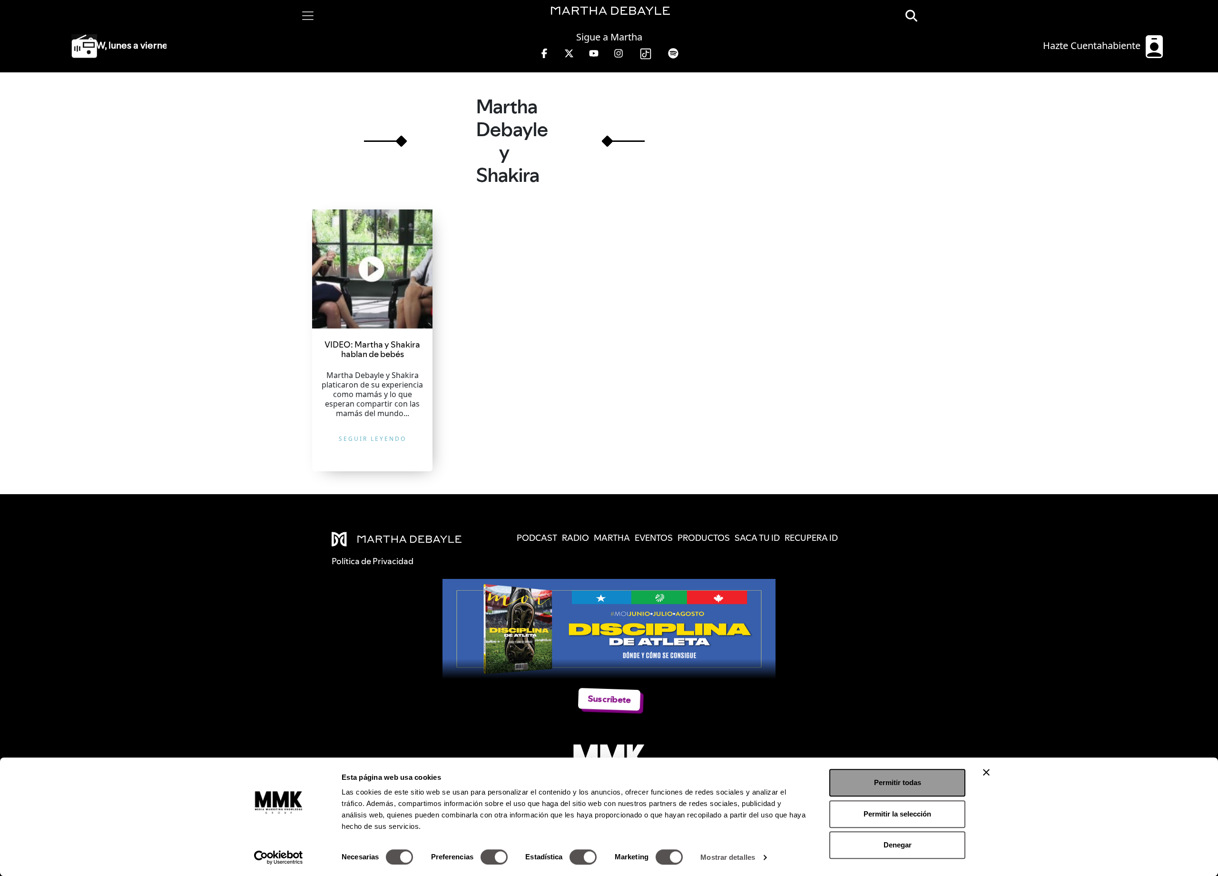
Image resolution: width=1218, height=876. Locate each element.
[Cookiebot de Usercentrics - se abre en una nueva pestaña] (278, 857)
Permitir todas (897, 782)
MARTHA (612, 538)
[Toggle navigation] (308, 16)
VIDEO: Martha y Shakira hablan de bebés (372, 349)
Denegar (898, 845)
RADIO (575, 538)
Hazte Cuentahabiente (1093, 45)
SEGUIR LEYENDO (372, 439)
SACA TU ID (757, 538)
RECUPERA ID (811, 538)
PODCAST (537, 538)
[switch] (494, 857)
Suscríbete (609, 699)
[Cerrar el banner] (986, 772)
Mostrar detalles (727, 857)
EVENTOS (654, 538)
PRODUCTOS (704, 538)
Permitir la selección (897, 814)
